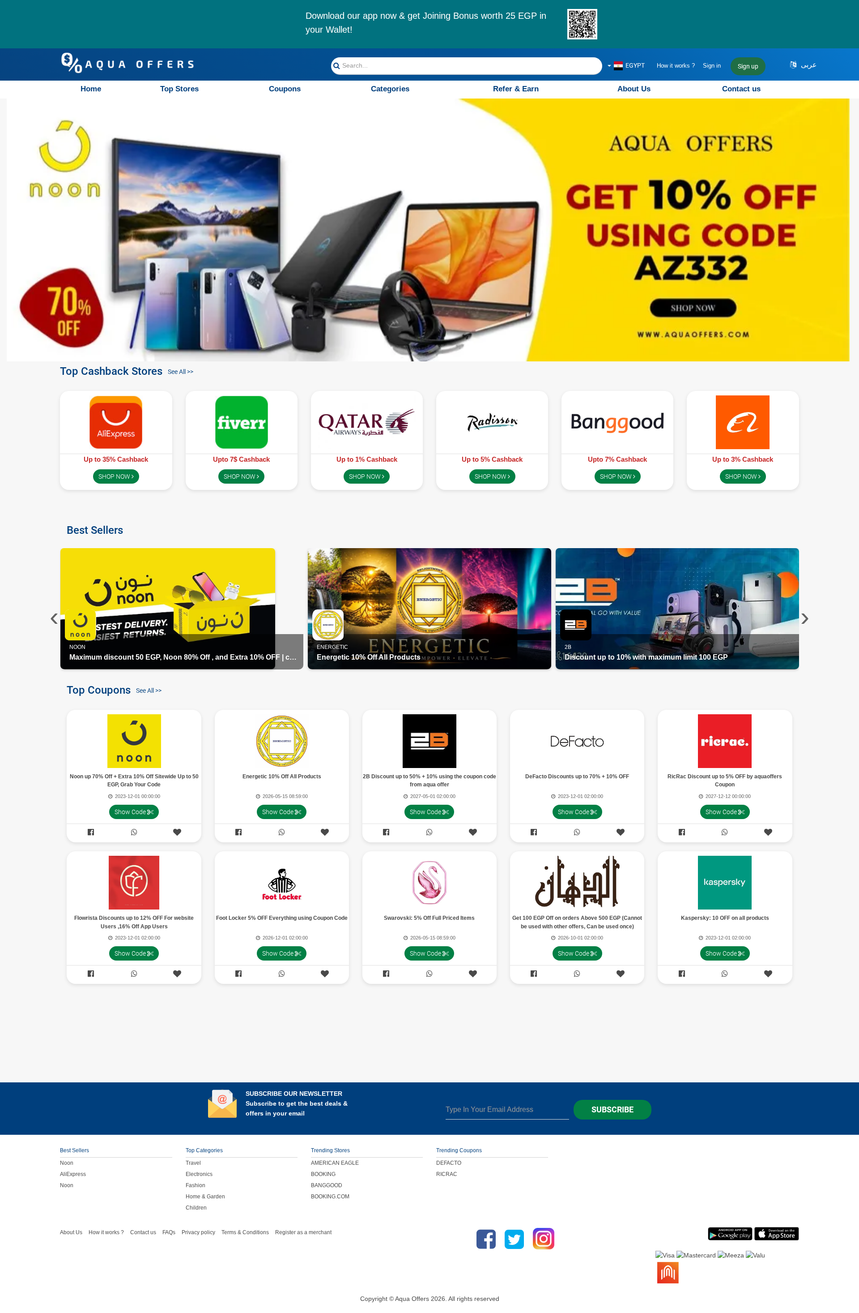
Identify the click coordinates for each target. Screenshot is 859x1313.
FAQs (168, 1232)
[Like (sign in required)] (177, 832)
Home (91, 89)
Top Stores (179, 89)
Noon (66, 1163)
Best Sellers (95, 529)
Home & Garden (205, 1196)
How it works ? (676, 65)
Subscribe (612, 1109)
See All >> (180, 371)
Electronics (199, 1174)
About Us (634, 89)
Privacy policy (198, 1232)
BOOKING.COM (330, 1196)
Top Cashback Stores (111, 370)
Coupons (285, 89)
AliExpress (73, 1174)
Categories (390, 89)
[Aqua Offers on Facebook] (484, 1239)
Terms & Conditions (245, 1232)
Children (196, 1208)
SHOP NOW (115, 476)
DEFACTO (448, 1163)
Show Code (131, 811)
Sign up (748, 66)
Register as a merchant (303, 1232)
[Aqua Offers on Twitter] (514, 1239)
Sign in (712, 65)
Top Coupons (99, 689)
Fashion (195, 1185)
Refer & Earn (516, 89)
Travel (193, 1163)
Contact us (741, 89)
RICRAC (446, 1174)
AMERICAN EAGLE (335, 1163)
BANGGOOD (326, 1185)
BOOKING (323, 1174)
